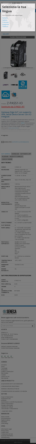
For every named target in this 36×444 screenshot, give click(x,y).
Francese (5, 22)
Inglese (4, 20)
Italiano (5, 18)
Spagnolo (5, 24)
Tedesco (5, 26)
